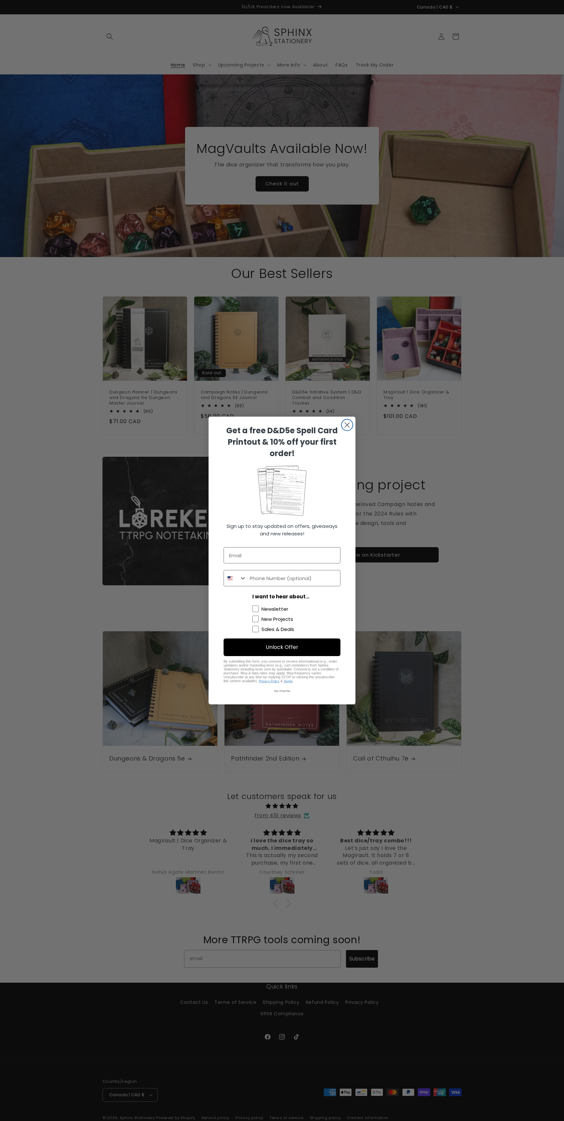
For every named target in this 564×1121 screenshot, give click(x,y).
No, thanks (282, 691)
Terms (288, 681)
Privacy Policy (269, 681)
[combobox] (235, 578)
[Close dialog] (347, 425)
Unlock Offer (282, 647)
